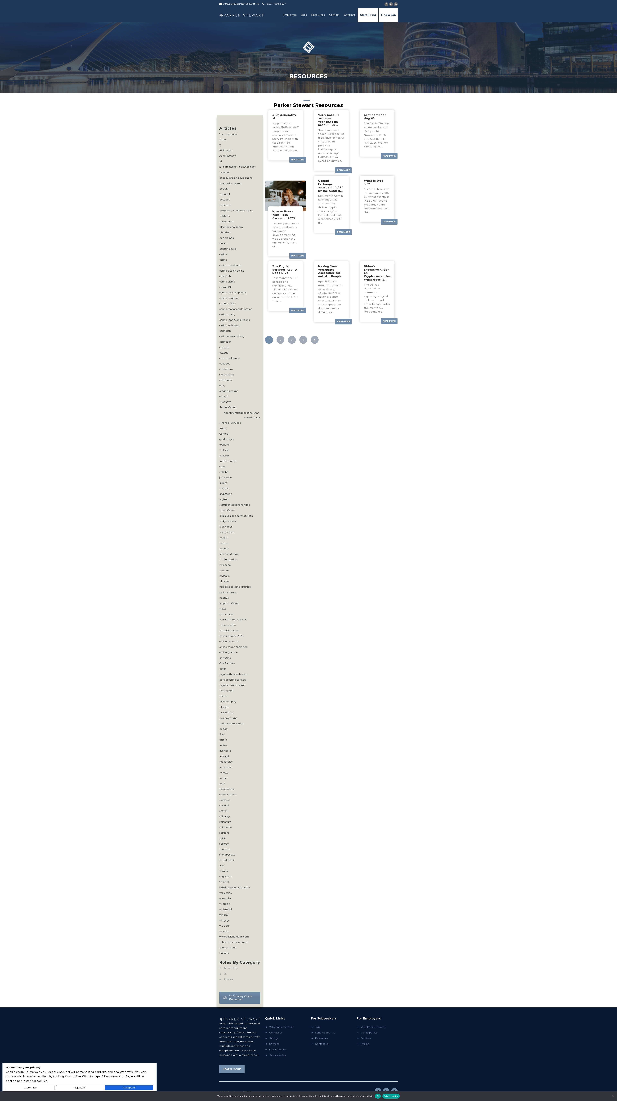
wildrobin (225, 903)
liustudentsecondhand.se (234, 504)
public (223, 739)
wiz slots (224, 925)
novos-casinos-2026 (231, 635)
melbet (223, 548)
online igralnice (228, 652)
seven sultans (227, 794)
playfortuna (226, 712)
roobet (223, 778)
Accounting (231, 968)
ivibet (222, 466)
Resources (318, 14)
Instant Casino (228, 461)
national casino (228, 592)
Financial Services (230, 422)
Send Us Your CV (325, 1032)
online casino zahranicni (233, 646)
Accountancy (227, 155)
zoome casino (227, 947)
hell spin (224, 450)
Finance (228, 979)
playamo (224, 707)
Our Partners (227, 663)
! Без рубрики (228, 134)
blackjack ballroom (231, 226)
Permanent (226, 690)
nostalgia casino (229, 630)
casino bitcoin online (231, 270)
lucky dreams (227, 521)
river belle (225, 750)
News (222, 608)
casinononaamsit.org (232, 336)
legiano (223, 499)
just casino (225, 477)
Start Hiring (368, 15)
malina (223, 543)
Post (222, 734)
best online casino (230, 183)
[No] (613, 1096)
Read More (297, 160)
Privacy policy (391, 1096)
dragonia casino (228, 390)
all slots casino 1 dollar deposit (237, 166)
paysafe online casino (232, 685)
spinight (224, 832)
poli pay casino (228, 717)
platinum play (227, 701)
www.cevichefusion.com (234, 936)
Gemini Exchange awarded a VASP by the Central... (330, 185)
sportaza (224, 849)
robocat (224, 756)
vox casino (225, 892)
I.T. (225, 973)
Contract (349, 14)
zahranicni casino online (233, 942)
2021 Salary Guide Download (240, 998)
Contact (334, 14)
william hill (225, 909)
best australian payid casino (236, 177)
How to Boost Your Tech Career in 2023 (283, 215)
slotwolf (224, 805)
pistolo (223, 696)
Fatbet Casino (227, 407)
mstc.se (224, 570)
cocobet (224, 363)
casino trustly (227, 314)
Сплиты (224, 953)
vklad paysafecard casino (234, 887)
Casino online (227, 303)
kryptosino (225, 493)
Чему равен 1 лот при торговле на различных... (328, 120)
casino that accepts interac (235, 308)
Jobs (304, 14)
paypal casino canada (232, 679)
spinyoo (224, 843)
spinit (222, 838)
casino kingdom (229, 298)
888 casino (225, 150)
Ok (377, 1096)
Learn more (232, 1069)
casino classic (227, 281)
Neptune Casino (229, 603)
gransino (224, 444)
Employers (289, 14)
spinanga (224, 816)
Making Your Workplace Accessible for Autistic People (330, 271)
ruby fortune (227, 789)
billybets (224, 216)
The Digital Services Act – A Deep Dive (284, 270)
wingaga (224, 920)
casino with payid (229, 325)
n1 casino (224, 581)
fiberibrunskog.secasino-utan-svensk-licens (242, 415)
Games (223, 433)
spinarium (225, 821)
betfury (223, 188)
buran (223, 243)
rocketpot (225, 767)
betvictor (224, 205)
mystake (224, 575)
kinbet (223, 482)
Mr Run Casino (228, 559)
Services (274, 1043)
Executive (225, 401)
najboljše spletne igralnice (235, 586)
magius (223, 537)
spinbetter (225, 827)
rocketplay (225, 761)
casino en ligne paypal (232, 292)
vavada (223, 871)
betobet (224, 199)
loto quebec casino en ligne (236, 515)
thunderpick (226, 860)
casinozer (225, 341)
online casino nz (229, 641)
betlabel (224, 194)
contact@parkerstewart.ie (241, 3)
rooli (222, 783)
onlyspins (225, 657)
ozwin (222, 668)
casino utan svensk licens (234, 319)
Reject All (79, 1087)
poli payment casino (231, 723)
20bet (223, 139)
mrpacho (225, 564)
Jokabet (224, 471)
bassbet (224, 172)
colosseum (226, 369)
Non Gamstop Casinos (232, 619)
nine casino (226, 614)
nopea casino (227, 625)
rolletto (223, 772)
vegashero (225, 876)
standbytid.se (227, 854)
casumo (224, 347)
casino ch (225, 276)
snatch (223, 810)
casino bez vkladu (230, 265)
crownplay (225, 380)
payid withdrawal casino (233, 674)
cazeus (223, 352)
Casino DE (225, 287)
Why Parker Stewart (281, 1026)
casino (223, 259)
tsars (222, 865)
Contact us (275, 1032)
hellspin (224, 455)
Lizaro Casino (227, 510)
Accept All (129, 1087)
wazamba (225, 898)
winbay (223, 914)
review (223, 745)
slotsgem (225, 799)
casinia (223, 254)
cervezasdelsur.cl (229, 358)
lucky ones (225, 526)
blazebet (224, 232)
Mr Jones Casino (229, 553)
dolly (222, 385)
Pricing (273, 1038)
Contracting (226, 374)
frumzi (223, 428)
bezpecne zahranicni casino (236, 210)
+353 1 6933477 (275, 3)
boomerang (226, 237)
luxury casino (227, 532)
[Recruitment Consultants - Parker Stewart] (241, 15)
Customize (30, 1087)
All (220, 161)
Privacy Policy (277, 1055)
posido (223, 728)
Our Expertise (277, 1049)
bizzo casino (226, 221)
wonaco (224, 931)
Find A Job (388, 15)
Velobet (224, 881)
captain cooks (227, 248)
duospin (224, 396)
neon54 (224, 597)
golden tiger (226, 439)
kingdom (224, 488)
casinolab (225, 330)
